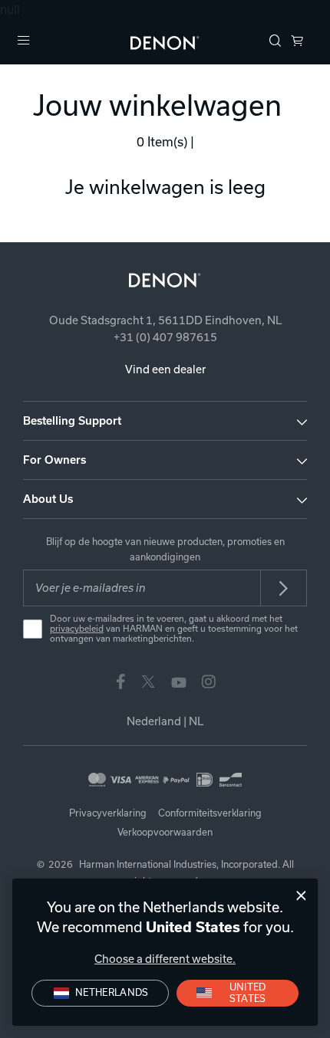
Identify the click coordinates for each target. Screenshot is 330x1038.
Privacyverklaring (108, 813)
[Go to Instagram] (208, 680)
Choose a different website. (165, 959)
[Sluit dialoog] (301, 896)
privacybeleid (77, 628)
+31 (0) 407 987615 (165, 337)
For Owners (54, 460)
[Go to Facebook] (120, 680)
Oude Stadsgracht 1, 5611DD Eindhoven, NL (165, 320)
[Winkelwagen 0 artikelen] (297, 41)
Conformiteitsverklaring (210, 813)
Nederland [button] (165, 721)
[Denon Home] (165, 41)
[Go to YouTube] (178, 680)
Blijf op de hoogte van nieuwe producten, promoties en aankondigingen (165, 549)
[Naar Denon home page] (165, 280)
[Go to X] (148, 680)
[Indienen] (284, 588)
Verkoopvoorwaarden (165, 832)
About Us (48, 499)
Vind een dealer (165, 369)
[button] (275, 41)
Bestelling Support (72, 421)
